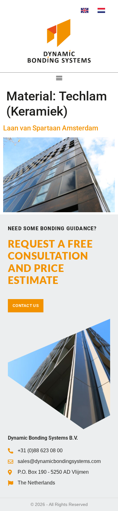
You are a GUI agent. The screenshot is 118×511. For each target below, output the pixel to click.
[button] (59, 78)
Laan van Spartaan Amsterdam (50, 128)
